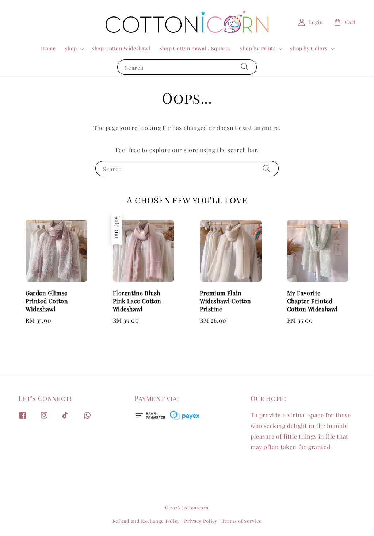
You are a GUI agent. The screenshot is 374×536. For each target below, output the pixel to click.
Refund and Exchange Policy (146, 521)
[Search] (244, 67)
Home (48, 48)
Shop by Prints (257, 48)
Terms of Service (242, 521)
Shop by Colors (308, 48)
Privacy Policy (201, 521)
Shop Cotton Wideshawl (120, 48)
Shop (71, 48)
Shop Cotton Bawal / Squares (195, 48)
